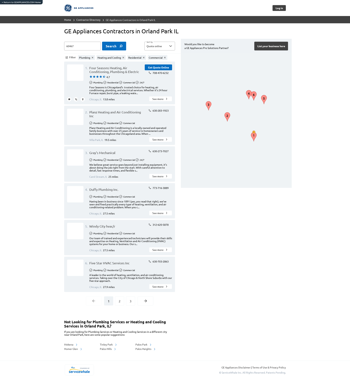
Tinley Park (106, 344)
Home (67, 19)
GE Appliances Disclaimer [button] (236, 367)
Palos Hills (106, 348)
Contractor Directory (88, 19)
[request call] (76, 99)
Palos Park (141, 344)
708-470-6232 (160, 72)
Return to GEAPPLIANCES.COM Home (21, 2)
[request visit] (83, 99)
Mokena (69, 344)
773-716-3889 (160, 188)
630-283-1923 (160, 110)
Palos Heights (143, 348)
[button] (159, 46)
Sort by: (150, 42)
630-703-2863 (160, 261)
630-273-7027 (160, 151)
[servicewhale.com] (79, 369)
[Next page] (145, 300)
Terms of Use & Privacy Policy (269, 367)
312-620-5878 (160, 224)
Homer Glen (71, 348)
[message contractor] (69, 99)
